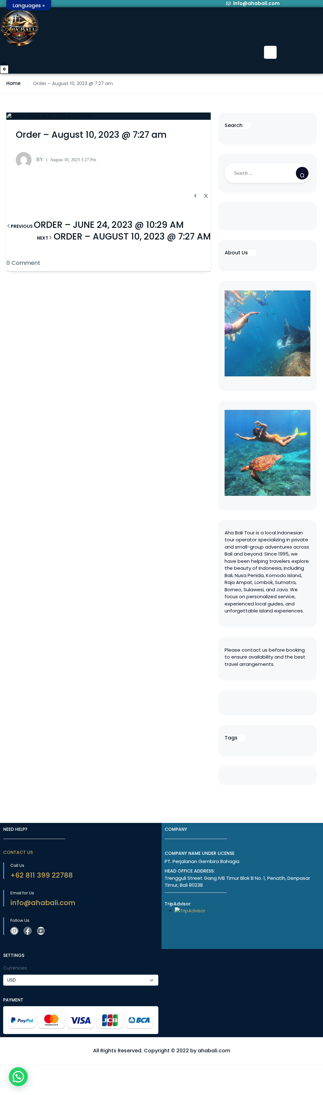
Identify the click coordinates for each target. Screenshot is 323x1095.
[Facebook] (28, 931)
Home (13, 83)
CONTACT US (18, 852)
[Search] (302, 173)
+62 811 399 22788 (41, 875)
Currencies (15, 968)
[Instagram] (14, 931)
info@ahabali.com (42, 903)
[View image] (267, 453)
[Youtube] (41, 931)
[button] (270, 52)
